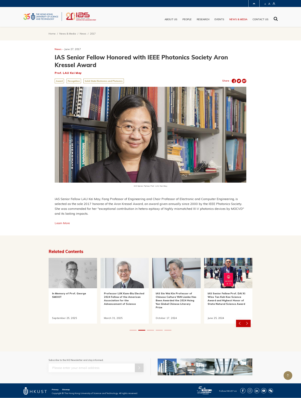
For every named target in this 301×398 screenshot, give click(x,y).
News (83, 33)
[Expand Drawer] (254, 3)
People (187, 19)
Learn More (62, 223)
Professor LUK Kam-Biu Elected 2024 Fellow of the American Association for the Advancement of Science (124, 298)
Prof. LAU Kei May (68, 73)
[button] (247, 323)
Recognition (74, 81)
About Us (171, 19)
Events (219, 19)
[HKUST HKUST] (40, 16)
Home (52, 33)
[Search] (276, 19)
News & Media (238, 19)
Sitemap (66, 389)
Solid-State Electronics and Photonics (104, 81)
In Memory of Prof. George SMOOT (69, 295)
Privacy (55, 389)
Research (203, 19)
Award (59, 81)
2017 (93, 33)
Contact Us (260, 19)
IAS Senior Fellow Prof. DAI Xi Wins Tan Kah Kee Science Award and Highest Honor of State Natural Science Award (226, 298)
